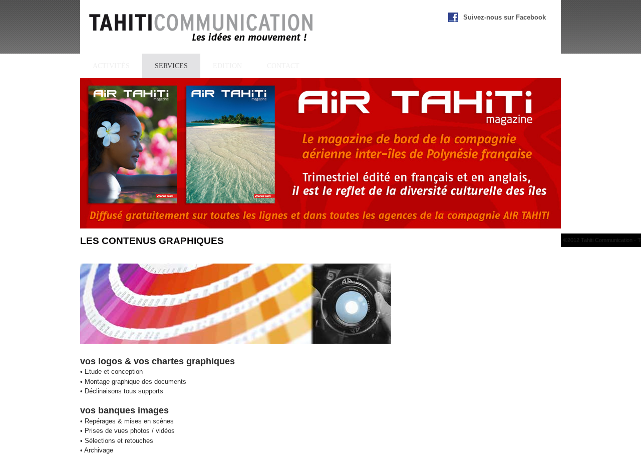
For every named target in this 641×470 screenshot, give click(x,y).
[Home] (201, 29)
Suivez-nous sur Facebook (504, 17)
